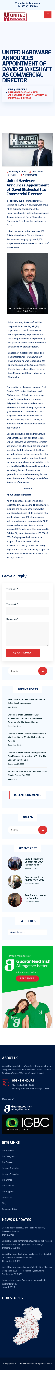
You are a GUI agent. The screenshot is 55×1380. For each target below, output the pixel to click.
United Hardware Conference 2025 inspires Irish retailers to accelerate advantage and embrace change (25, 718)
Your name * (12, 589)
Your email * (12, 604)
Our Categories (9, 1156)
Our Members (8, 1186)
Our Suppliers (8, 1191)
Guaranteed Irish (9, 1209)
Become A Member (10, 1168)
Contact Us (7, 1197)
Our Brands (7, 1180)
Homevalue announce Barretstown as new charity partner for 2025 (27, 773)
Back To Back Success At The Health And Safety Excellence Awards (26, 701)
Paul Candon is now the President (35, 897)
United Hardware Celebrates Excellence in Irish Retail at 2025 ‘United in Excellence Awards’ (27, 737)
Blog (4, 1203)
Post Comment (24, 653)
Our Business (8, 1150)
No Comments (29, 175)
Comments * (12, 619)
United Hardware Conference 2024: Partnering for (34, 862)
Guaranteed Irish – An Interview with (35, 879)
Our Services (7, 1162)
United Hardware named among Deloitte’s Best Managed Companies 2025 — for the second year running (27, 756)
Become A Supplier (10, 1174)
